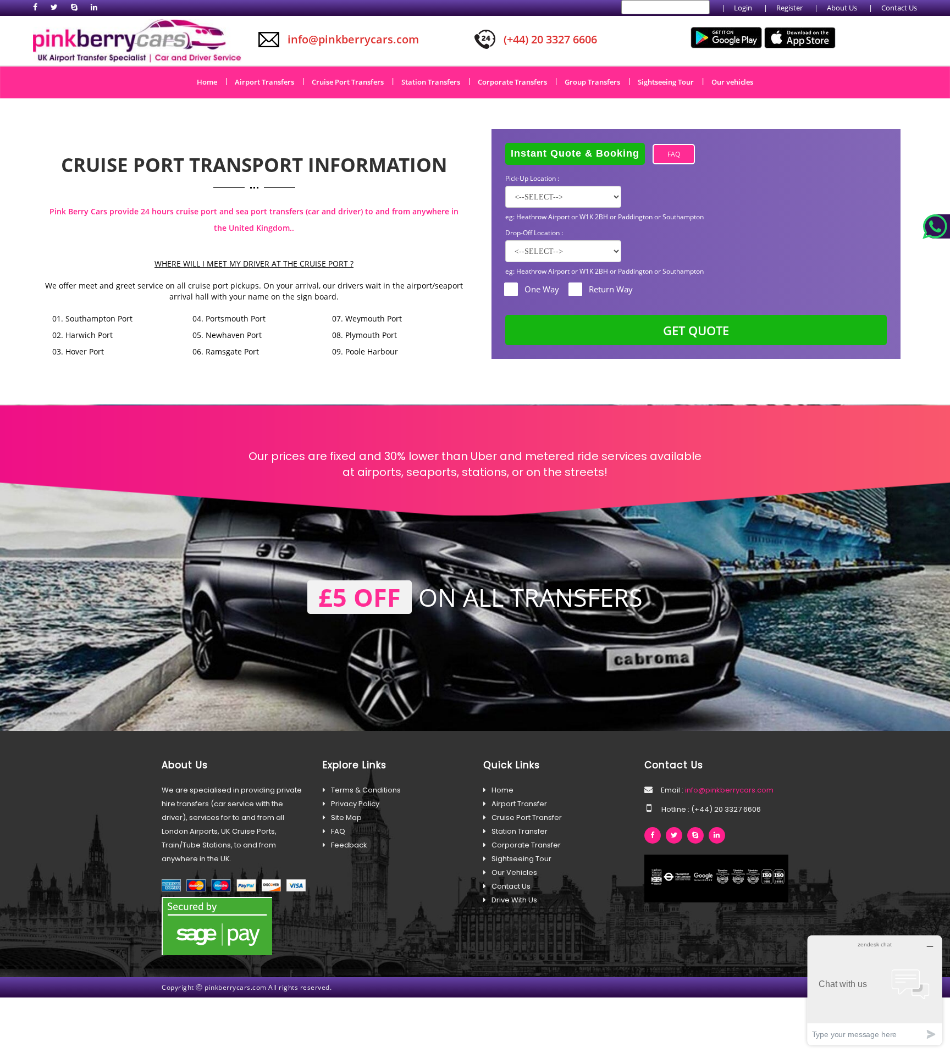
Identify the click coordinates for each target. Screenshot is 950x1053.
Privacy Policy (355, 804)
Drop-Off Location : (534, 232)
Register (789, 8)
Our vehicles (732, 82)
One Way (541, 289)
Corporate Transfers (516, 81)
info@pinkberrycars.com (728, 790)
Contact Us (899, 8)
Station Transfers (434, 81)
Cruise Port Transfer (526, 817)
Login (743, 8)
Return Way (611, 289)
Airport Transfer (519, 804)
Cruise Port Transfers (351, 81)
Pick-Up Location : (532, 178)
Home (211, 81)
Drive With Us (514, 900)
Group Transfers (596, 81)
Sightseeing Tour (670, 81)
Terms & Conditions (366, 790)
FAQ (673, 154)
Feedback (349, 845)
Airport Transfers (268, 81)
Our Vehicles (514, 872)
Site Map (346, 817)
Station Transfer (519, 831)
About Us (842, 8)
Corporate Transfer (526, 845)
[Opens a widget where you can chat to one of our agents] (874, 990)
